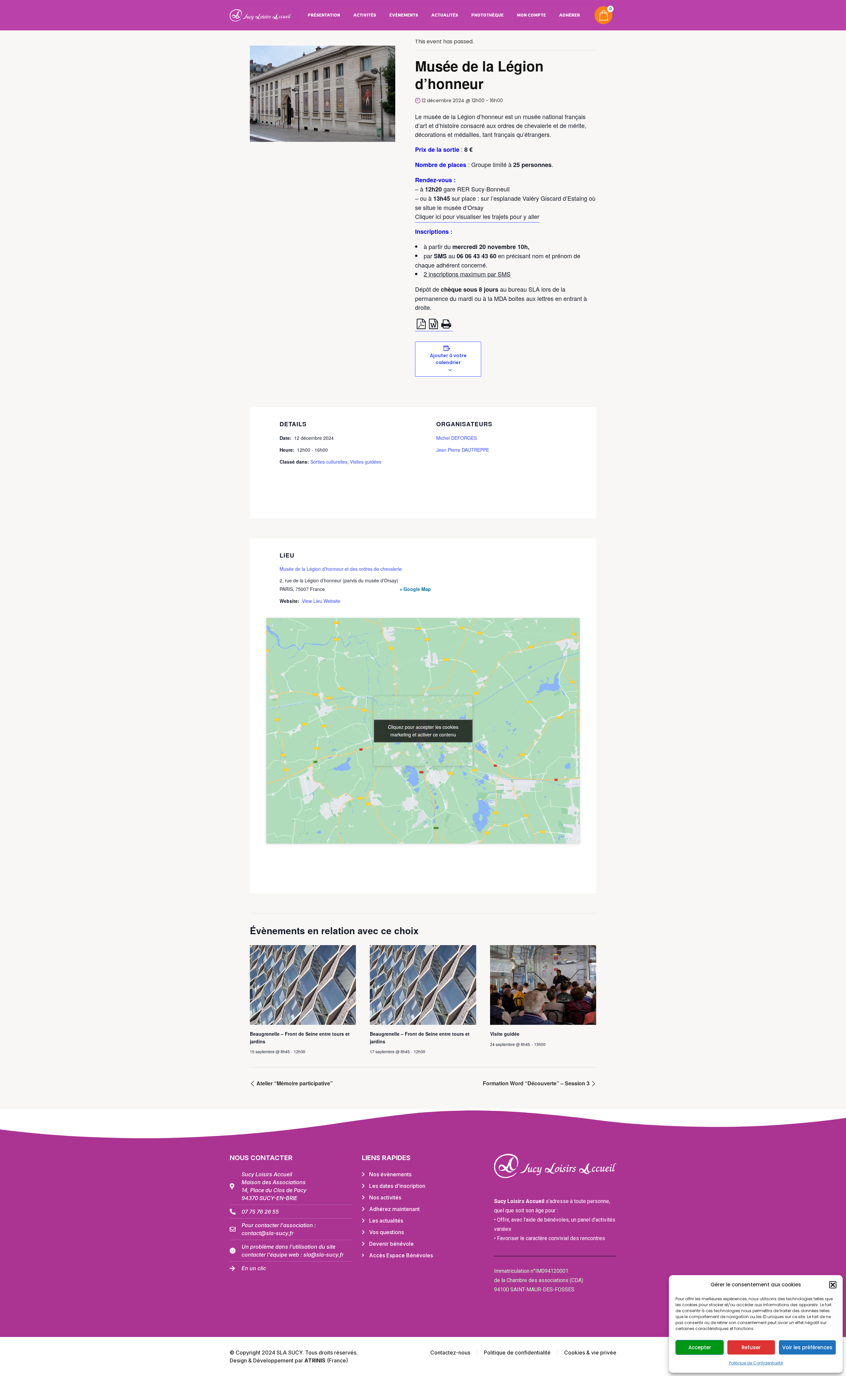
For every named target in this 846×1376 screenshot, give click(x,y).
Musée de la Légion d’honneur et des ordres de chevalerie (341, 568)
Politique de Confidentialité (756, 1363)
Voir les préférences (807, 1347)
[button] (832, 1284)
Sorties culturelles (328, 461)
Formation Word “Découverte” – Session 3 (537, 1083)
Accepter (699, 1347)
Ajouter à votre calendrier (448, 359)
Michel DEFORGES (456, 438)
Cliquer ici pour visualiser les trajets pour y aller (477, 216)
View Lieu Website (321, 601)
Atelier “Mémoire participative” (294, 1083)
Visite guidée (504, 1033)
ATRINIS (315, 1360)
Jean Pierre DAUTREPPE (462, 449)
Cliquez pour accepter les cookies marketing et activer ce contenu (423, 731)
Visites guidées (365, 461)
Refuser (751, 1347)
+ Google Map (415, 589)
